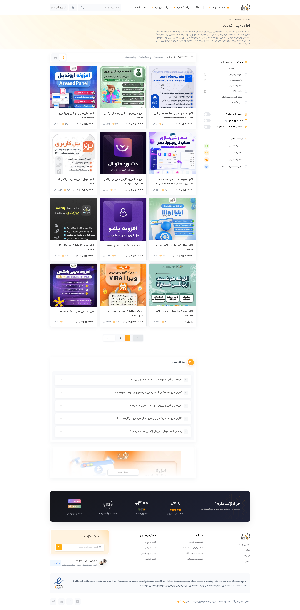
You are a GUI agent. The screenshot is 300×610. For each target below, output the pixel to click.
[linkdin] (61, 601)
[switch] (246, 69)
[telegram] (78, 601)
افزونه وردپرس (149, 548)
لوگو (248, 550)
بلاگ (197, 7)
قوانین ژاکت (244, 544)
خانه (248, 19)
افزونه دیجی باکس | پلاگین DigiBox (76, 312)
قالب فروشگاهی (148, 553)
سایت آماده (140, 7)
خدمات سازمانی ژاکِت (194, 553)
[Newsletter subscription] (59, 547)
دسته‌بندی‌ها (218, 7)
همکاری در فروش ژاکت (192, 548)
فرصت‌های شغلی (195, 559)
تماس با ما (245, 561)
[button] (137, 338)
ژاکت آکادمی (183, 7)
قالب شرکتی (150, 559)
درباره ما (246, 556)
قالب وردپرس (150, 542)
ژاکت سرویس (161, 7)
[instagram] (69, 601)
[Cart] (73, 7)
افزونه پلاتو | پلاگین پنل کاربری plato (125, 246)
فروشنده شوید (196, 542)
